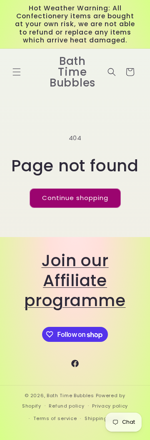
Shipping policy (105, 418)
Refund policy (66, 406)
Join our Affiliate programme (74, 280)
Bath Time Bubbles (70, 395)
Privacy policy (110, 406)
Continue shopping (75, 197)
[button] (17, 72)
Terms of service (55, 418)
